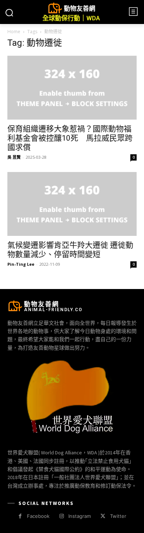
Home (13, 31)
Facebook (38, 516)
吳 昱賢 (14, 157)
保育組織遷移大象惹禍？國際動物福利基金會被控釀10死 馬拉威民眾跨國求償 (70, 138)
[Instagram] (61, 516)
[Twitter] (102, 516)
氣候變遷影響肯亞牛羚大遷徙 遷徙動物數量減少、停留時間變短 (70, 250)
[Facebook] (20, 516)
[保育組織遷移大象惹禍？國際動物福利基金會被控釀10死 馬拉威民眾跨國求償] (72, 88)
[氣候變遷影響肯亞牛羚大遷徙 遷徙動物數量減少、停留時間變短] (72, 204)
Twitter (118, 516)
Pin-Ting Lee (20, 264)
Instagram (79, 516)
